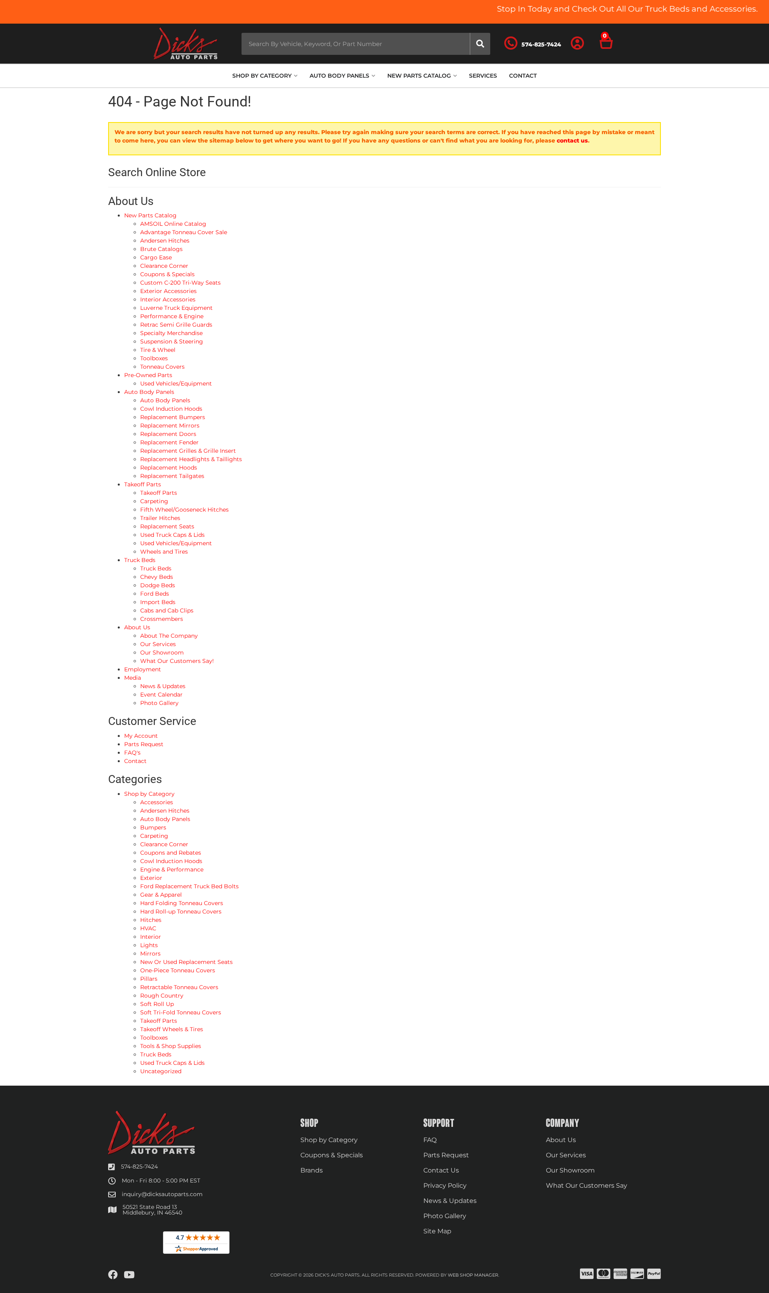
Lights (149, 945)
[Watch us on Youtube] (129, 1275)
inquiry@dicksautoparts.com (162, 1194)
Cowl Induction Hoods (171, 861)
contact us (572, 140)
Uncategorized (160, 1071)
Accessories (156, 802)
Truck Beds (155, 1054)
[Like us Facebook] (113, 1275)
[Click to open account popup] (577, 44)
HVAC (148, 928)
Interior (150, 936)
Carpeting (154, 835)
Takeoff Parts (158, 1020)
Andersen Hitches (164, 810)
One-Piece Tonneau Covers (177, 970)
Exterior (151, 877)
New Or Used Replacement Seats (186, 962)
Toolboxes (154, 1037)
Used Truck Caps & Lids (172, 1062)
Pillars (148, 978)
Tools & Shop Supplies (170, 1046)
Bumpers (153, 827)
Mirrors (150, 953)
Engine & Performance (171, 869)
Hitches (150, 920)
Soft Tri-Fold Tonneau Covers (180, 1012)
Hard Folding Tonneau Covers (181, 903)
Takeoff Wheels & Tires (171, 1029)
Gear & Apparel (161, 894)
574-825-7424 (139, 1166)
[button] (366, 44)
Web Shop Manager (473, 1275)
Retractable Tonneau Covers (179, 987)
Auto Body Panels (165, 819)
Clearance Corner (164, 844)
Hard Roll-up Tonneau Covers (180, 911)
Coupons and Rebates (170, 852)
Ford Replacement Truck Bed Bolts (189, 886)
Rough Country (161, 995)
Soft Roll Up (157, 1004)
